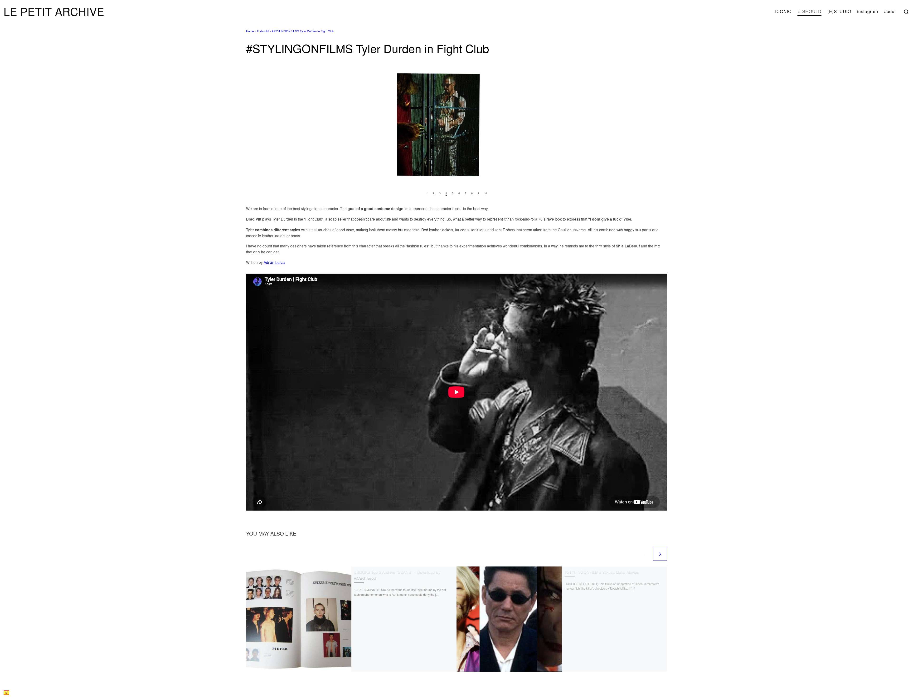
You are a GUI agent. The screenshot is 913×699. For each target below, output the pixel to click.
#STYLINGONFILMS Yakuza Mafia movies (602, 572)
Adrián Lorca (274, 262)
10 (485, 193)
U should (263, 31)
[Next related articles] (660, 554)
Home (250, 31)
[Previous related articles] (645, 554)
